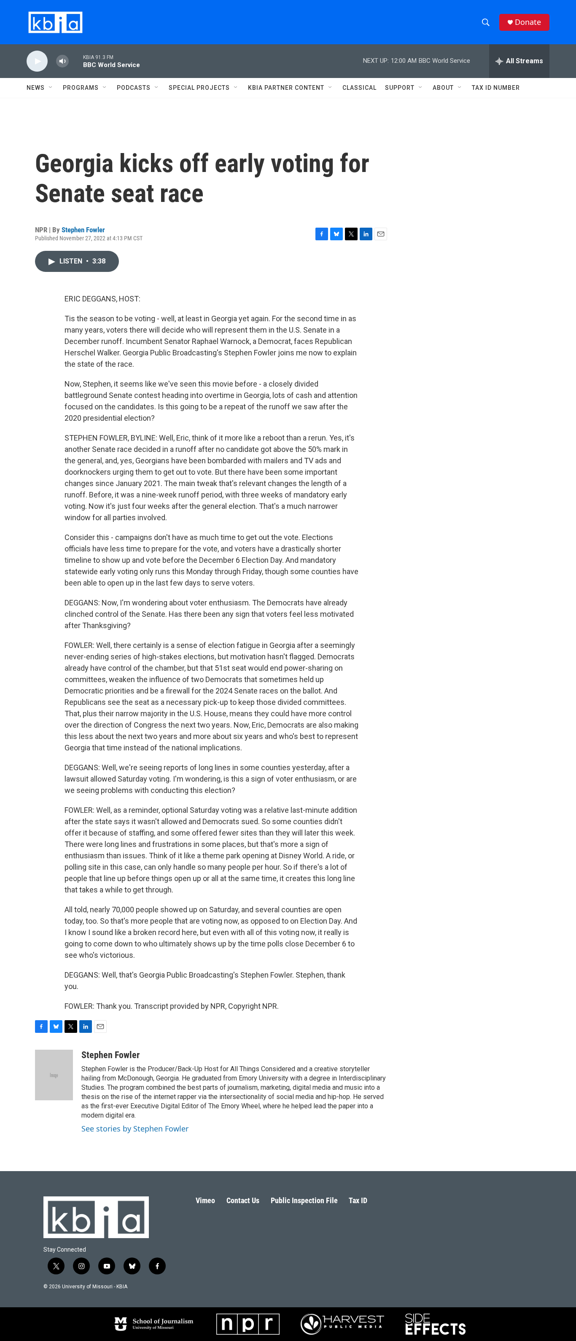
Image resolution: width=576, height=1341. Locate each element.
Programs (81, 87)
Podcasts (134, 87)
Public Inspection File (304, 1200)
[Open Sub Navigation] (51, 87)
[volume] (62, 61)
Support (400, 87)
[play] (37, 61)
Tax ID (358, 1200)
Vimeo (205, 1200)
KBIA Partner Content (286, 87)
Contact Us (242, 1200)
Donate (528, 22)
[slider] (76, 60)
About (443, 87)
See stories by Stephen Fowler (134, 1128)
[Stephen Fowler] (54, 1075)
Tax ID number (496, 87)
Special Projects (199, 87)
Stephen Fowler (83, 230)
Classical (359, 87)
